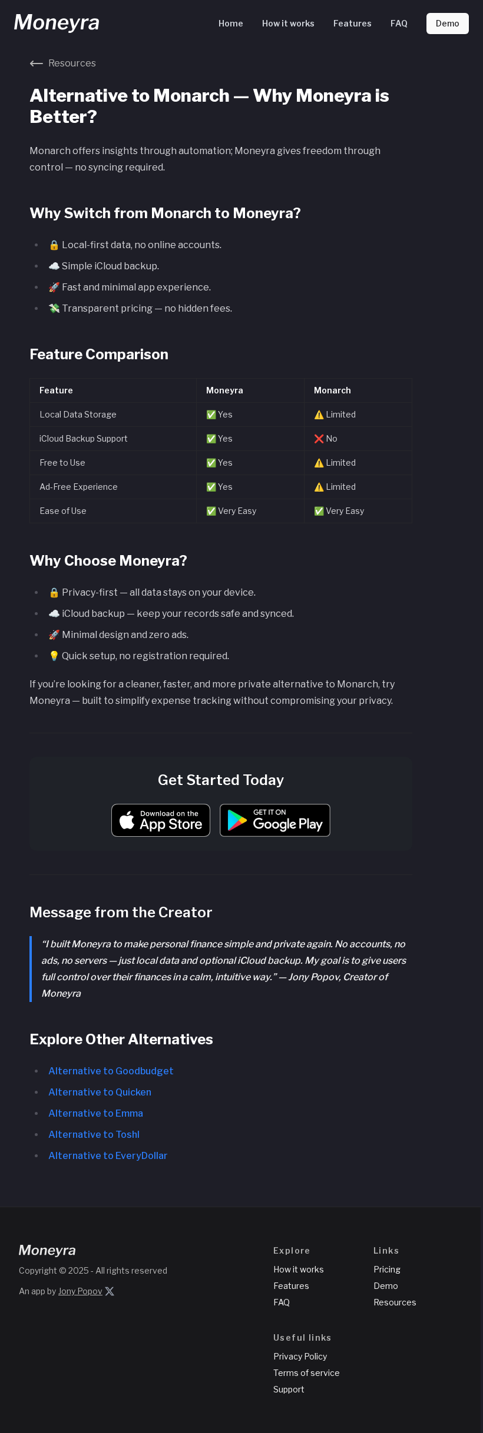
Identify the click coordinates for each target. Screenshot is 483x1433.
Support (289, 1389)
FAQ (399, 23)
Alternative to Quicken (99, 1092)
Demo (447, 23)
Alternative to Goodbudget (111, 1071)
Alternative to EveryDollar (108, 1155)
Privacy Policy (300, 1356)
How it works (288, 23)
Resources (394, 1302)
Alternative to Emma (95, 1113)
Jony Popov (80, 1291)
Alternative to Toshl (94, 1134)
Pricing (387, 1269)
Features (352, 23)
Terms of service (306, 1373)
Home (231, 23)
